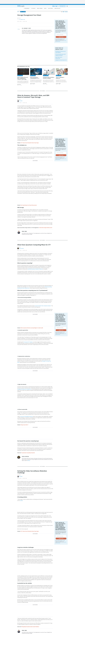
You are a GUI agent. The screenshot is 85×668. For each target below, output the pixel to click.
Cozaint (21, 500)
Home (18, 11)
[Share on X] (64, 11)
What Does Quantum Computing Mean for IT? (34, 78)
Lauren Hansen (58, 83)
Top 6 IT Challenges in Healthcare (60, 78)
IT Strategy (33, 8)
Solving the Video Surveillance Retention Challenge (48, 78)
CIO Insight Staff (22, 19)
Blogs (45, 8)
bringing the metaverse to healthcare (24, 389)
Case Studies (50, 8)
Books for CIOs (57, 8)
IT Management (26, 8)
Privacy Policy (58, 41)
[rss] (56, 6)
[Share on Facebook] (63, 11)
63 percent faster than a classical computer (43, 305)
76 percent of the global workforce (26, 416)
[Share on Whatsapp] (67, 11)
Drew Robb (19, 84)
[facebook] (53, 6)
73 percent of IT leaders (28, 342)
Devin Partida (32, 83)
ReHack (28, 460)
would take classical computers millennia (35, 269)
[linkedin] (54, 6)
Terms (65, 40)
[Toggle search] (67, 6)
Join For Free (61, 155)
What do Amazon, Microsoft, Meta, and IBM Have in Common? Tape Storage (22, 78)
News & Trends (39, 8)
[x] (57, 6)
